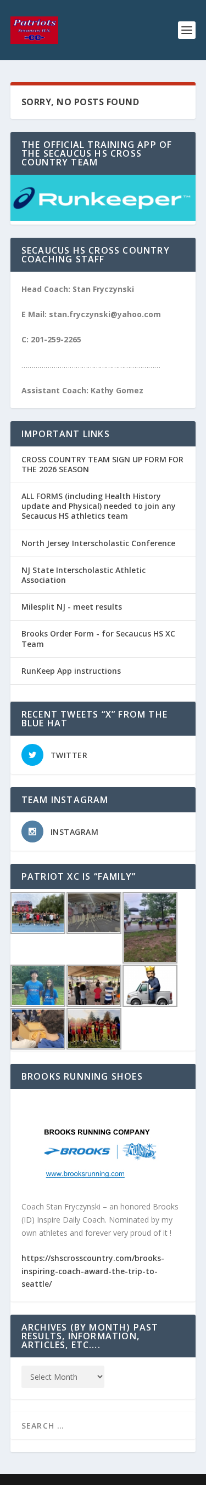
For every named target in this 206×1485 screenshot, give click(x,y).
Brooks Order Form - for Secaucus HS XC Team (98, 638)
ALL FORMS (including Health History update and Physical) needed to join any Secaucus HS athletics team (98, 506)
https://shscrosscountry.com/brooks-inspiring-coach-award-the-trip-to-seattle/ (92, 1271)
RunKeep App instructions (71, 671)
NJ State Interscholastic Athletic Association (83, 575)
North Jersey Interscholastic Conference (98, 543)
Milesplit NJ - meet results (71, 606)
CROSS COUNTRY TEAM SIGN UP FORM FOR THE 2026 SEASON (102, 464)
